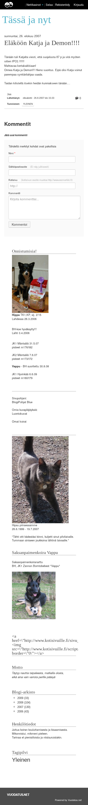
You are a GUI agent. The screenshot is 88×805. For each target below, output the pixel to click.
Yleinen (28, 104)
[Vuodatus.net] (18, 794)
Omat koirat (19, 421)
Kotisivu (41, 180)
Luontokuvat (19, 413)
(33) (23, 698)
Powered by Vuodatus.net (68, 800)
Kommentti (14, 193)
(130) (23, 707)
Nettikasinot (33, 5)
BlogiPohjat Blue (22, 402)
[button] (42, 4)
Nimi (12, 153)
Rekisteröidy (62, 5)
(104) (23, 702)
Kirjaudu (79, 5)
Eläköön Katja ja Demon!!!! (42, 43)
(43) (23, 711)
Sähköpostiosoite (29, 166)
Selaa (50, 5)
